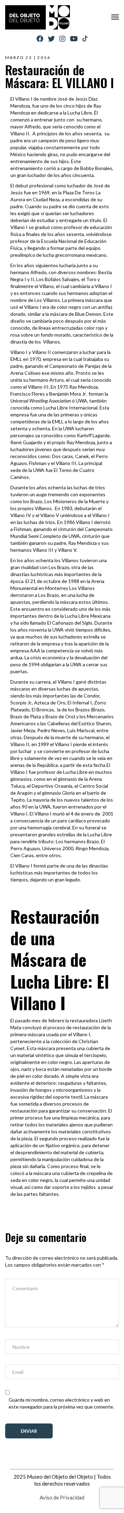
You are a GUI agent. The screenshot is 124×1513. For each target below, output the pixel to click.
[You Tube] (74, 38)
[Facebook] (40, 38)
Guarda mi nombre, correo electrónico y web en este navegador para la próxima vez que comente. (61, 1403)
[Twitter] (51, 38)
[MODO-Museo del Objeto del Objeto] (37, 17)
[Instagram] (62, 38)
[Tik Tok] (84, 39)
